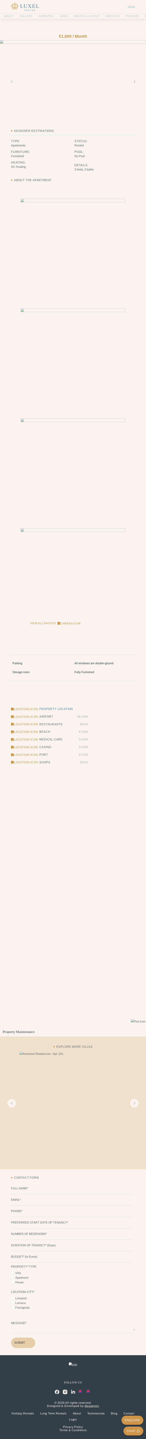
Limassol (21, 1298)
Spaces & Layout (86, 16)
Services (112, 16)
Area (64, 16)
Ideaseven (92, 1406)
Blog (114, 1413)
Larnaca (20, 1302)
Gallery (26, 16)
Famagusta (22, 1307)
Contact (129, 1413)
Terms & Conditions (73, 1430)
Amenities (46, 16)
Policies (132, 16)
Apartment (21, 1277)
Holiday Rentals (23, 1413)
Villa (18, 1273)
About (9, 16)
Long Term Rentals (53, 1413)
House (19, 1282)
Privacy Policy (73, 1427)
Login (73, 1419)
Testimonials (96, 1413)
